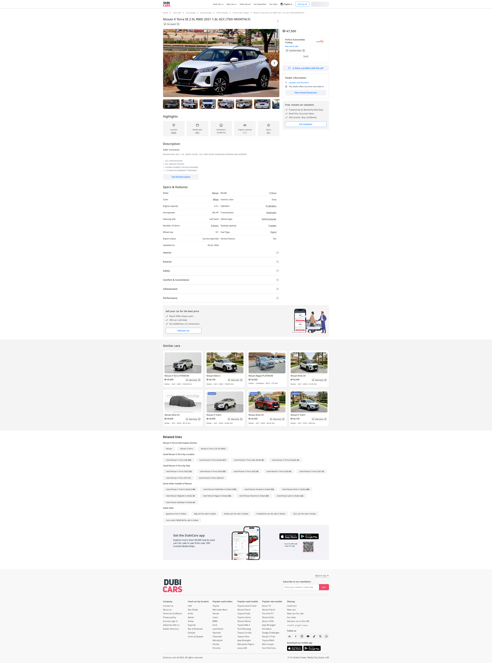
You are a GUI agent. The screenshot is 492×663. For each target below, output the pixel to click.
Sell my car (302, 4)
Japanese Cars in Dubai (176, 513)
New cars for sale (295, 613)
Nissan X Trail (268, 636)
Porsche (217, 648)
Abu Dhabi (193, 609)
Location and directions (299, 82)
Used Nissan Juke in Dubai (288, 496)
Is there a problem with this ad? (308, 68)
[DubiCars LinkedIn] (289, 636)
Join (324, 587)
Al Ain (190, 613)
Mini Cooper (268, 644)
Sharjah (191, 632)
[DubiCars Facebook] (295, 636)
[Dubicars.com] (172, 585)
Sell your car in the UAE (298, 621)
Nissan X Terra (186, 448)
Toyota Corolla (244, 632)
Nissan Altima (244, 621)
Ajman (191, 617)
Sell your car (183, 330)
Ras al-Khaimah (195, 628)
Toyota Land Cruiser (247, 605)
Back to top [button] (320, 575)
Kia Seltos (266, 628)
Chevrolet (217, 636)
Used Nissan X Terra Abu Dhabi (247, 460)
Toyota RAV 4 (243, 625)
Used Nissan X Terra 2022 (245, 471)
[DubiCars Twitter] (320, 636)
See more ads (291, 46)
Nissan (169, 448)
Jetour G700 (268, 621)
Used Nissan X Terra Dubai (210, 460)
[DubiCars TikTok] (314, 636)
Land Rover (218, 628)
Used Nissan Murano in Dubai (252, 496)
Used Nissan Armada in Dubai (257, 489)
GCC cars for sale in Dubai (304, 513)
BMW (215, 621)
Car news (291, 617)
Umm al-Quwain (195, 636)
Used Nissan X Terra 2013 (177, 478)
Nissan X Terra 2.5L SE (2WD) (213, 448)
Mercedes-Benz (220, 609)
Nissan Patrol (243, 609)
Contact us (168, 605)
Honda (216, 644)
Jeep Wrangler (244, 640)
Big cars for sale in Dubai (205, 513)
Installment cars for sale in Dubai (271, 513)
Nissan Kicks (268, 617)
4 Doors (215, 225)
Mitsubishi (218, 640)
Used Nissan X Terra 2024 (211, 471)
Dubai (191, 621)
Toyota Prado (243, 613)
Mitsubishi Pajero (245, 644)
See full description (181, 176)
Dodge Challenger (270, 632)
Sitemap (291, 601)
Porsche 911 (268, 613)
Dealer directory (171, 628)
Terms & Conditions (172, 613)
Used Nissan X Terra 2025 (277, 471)
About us (167, 609)
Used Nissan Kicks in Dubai (294, 489)
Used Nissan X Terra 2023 (177, 471)
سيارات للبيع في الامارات (297, 626)
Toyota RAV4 (268, 640)
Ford (215, 625)
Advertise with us (171, 625)
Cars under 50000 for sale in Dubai (182, 520)
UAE (190, 605)
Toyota (216, 605)
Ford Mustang (244, 628)
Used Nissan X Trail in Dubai (178, 489)
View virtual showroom (305, 92)
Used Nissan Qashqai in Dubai (179, 502)
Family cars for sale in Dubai (236, 513)
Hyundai (217, 632)
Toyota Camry (244, 617)
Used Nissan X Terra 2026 (210, 478)
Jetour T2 (266, 605)
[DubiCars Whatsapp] (326, 636)
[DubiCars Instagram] (302, 636)
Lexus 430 (242, 648)
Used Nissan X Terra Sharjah (284, 460)
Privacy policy (169, 617)
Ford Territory (269, 648)
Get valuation (305, 124)
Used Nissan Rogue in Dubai (215, 496)
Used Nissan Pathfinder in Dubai (217, 489)
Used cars (292, 605)
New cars (291, 609)
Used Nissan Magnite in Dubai (179, 496)
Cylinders (271, 206)
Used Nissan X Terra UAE (176, 460)
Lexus (215, 617)
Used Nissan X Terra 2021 (310, 471)
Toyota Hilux (243, 636)
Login (320, 4)
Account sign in (170, 621)
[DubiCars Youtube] (308, 636)
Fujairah (192, 625)
